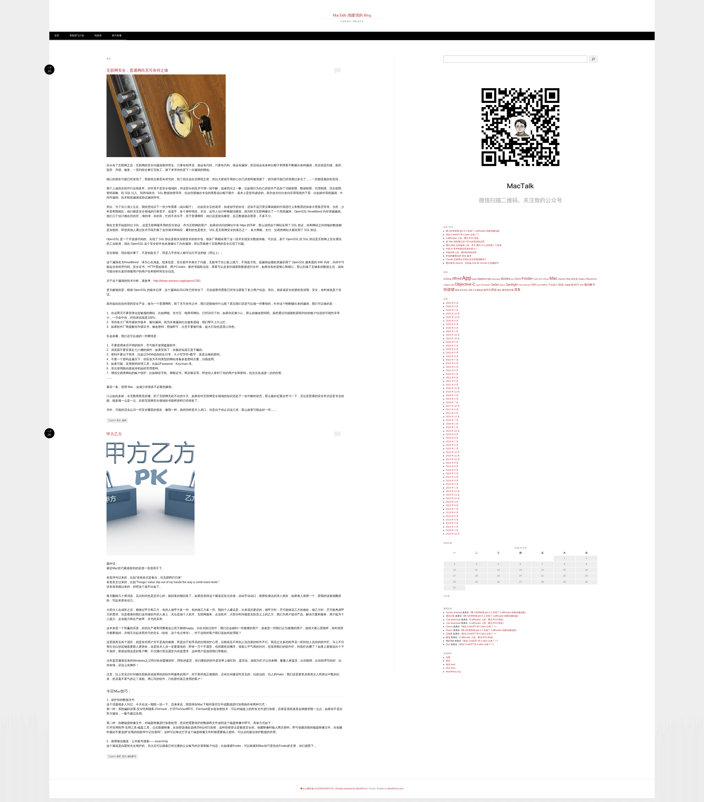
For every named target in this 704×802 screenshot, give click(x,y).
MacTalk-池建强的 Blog (352, 15)
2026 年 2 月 (452, 310)
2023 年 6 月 (452, 349)
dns (512, 279)
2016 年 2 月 (452, 424)
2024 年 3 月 (452, 345)
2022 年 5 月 (452, 367)
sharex (449, 626)
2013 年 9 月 (452, 502)
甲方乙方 (114, 433)
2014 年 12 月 (453, 452)
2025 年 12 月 (453, 313)
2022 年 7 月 (452, 360)
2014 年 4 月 (452, 477)
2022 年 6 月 (452, 363)
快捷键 (448, 289)
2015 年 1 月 (452, 448)
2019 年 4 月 (452, 395)
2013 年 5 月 (452, 516)
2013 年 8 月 (452, 505)
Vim (534, 284)
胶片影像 (117, 35)
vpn (538, 285)
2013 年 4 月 (452, 519)
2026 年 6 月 (452, 303)
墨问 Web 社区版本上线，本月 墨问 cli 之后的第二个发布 (474, 245)
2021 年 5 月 (452, 381)
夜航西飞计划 (77, 35)
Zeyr (448, 644)
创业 (561, 284)
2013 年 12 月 (453, 491)
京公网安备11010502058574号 (318, 788)
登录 (448, 661)
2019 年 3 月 (452, 399)
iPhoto (546, 279)
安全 (118, 420)
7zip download (453, 619)
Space (502, 285)
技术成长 (464, 290)
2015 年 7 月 (452, 441)
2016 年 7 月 (452, 420)
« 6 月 (446, 596)
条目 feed (450, 664)
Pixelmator (485, 285)
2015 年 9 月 (452, 434)
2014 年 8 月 (452, 466)
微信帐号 (131, 756)
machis (562, 279)
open (478, 285)
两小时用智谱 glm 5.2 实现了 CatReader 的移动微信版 (472, 231)
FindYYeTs (538, 279)
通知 (499, 290)
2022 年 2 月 (452, 374)
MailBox (582, 279)
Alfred (456, 278)
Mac (553, 278)
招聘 (470, 290)
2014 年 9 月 (452, 463)
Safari (495, 284)
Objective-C (465, 284)
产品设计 (553, 284)
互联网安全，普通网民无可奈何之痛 (137, 70)
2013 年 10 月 (453, 498)
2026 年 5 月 (452, 306)
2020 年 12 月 (453, 388)
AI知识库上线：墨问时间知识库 (461, 252)
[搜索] (593, 59)
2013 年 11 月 (453, 494)
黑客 (517, 289)
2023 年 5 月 (452, 352)
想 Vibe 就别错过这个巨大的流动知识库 (465, 241)
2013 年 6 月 (452, 512)
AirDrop (447, 279)
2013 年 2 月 (452, 527)
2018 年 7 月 (452, 402)
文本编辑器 (478, 290)
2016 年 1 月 (452, 427)
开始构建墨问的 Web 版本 (458, 256)
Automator (495, 279)
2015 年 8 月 (452, 438)
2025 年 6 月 (452, 324)
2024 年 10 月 (453, 338)
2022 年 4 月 (452, 370)
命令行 (575, 284)
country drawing (454, 612)
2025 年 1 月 (452, 331)
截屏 (457, 290)
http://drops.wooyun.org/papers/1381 (177, 280)
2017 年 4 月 (452, 413)
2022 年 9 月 (452, 356)
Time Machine (524, 285)
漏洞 (124, 420)
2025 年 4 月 (452, 328)
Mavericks (591, 279)
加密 (118, 756)
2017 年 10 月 (453, 406)
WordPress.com (395, 788)
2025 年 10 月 (453, 317)
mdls (452, 285)
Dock (518, 278)
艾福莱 (449, 633)
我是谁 (98, 35)
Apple (474, 279)
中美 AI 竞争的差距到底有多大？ (462, 248)
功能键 (567, 285)
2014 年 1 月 (452, 488)
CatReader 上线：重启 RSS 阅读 (462, 238)
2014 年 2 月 (452, 484)
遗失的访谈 (508, 290)
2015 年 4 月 (452, 445)
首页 (56, 35)
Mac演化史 (572, 279)
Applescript (484, 278)
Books (505, 278)
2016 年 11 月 (453, 416)
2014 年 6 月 (452, 470)
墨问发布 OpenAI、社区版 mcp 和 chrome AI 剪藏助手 (472, 263)
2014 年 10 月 (453, 459)
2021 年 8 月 (452, 377)
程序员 (487, 290)
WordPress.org (453, 671)
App (466, 278)
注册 (448, 657)
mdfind (446, 285)
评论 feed (450, 668)
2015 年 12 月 (453, 431)
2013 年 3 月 (452, 523)
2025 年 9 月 (452, 321)
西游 (494, 289)
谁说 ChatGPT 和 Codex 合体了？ (462, 234)
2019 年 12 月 (453, 391)
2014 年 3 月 (452, 480)
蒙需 (448, 637)
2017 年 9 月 (452, 409)
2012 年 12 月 (453, 534)
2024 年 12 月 (453, 335)
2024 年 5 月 (452, 342)
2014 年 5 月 (452, 473)
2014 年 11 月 (453, 455)
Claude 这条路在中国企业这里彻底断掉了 (466, 259)
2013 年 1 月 (452, 530)
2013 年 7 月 (452, 509)
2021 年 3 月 (452, 384)
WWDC (544, 285)
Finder (527, 278)
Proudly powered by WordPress (351, 788)
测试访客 (450, 616)
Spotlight (512, 284)
